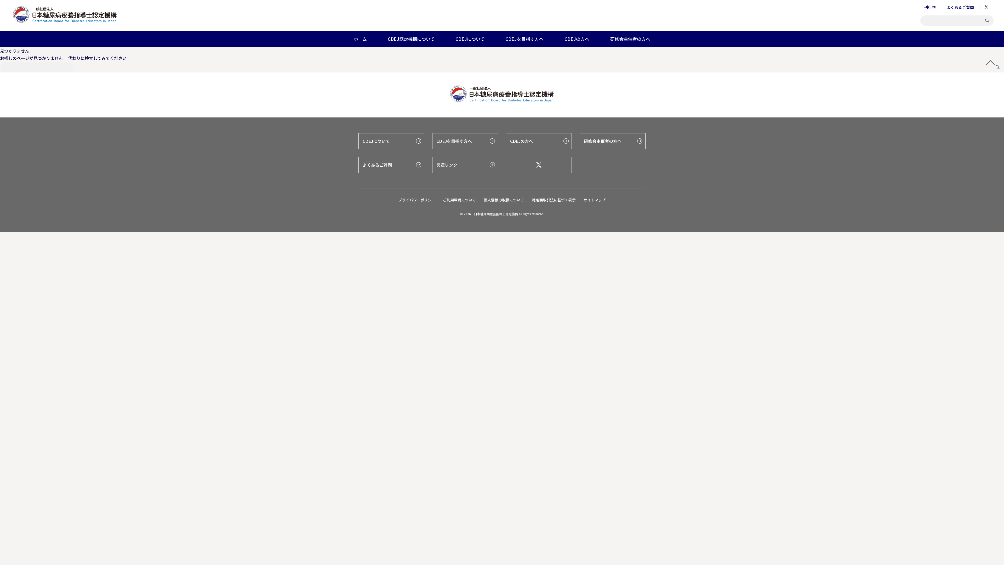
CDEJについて (469, 39)
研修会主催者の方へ (630, 39)
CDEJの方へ (576, 39)
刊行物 (930, 7)
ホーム (360, 39)
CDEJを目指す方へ (524, 39)
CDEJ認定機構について (411, 39)
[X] (539, 165)
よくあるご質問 (960, 7)
